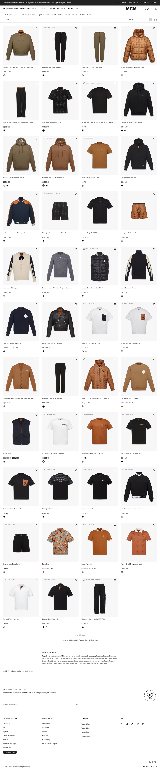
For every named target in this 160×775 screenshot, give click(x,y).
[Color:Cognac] (122, 75)
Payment (5, 732)
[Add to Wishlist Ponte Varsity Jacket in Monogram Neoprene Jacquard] (36, 194)
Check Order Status (9, 736)
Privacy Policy (86, 732)
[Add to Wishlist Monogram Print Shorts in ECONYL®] (75, 194)
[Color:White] (85, 351)
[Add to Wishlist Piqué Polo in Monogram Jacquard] (154, 525)
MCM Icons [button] (54, 9)
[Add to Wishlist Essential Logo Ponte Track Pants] (75, 28)
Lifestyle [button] (44, 9)
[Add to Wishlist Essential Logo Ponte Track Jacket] (154, 470)
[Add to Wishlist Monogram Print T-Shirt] (75, 470)
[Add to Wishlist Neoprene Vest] (36, 415)
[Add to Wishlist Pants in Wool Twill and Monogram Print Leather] (36, 83)
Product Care (7, 748)
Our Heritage (46, 724)
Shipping (5, 740)
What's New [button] (8, 9)
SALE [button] (78, 9)
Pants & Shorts (56, 15)
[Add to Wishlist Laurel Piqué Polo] (115, 525)
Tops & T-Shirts (43, 15)
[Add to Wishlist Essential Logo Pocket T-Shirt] (115, 139)
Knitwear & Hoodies (71, 15)
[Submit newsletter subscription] (77, 704)
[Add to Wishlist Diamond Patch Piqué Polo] (36, 580)
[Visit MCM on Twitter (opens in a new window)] (132, 723)
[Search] (145, 8)
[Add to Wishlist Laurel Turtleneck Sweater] (154, 249)
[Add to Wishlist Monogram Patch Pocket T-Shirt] (115, 304)
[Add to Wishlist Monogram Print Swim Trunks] (154, 194)
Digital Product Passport (49, 744)
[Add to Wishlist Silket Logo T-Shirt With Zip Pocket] (75, 415)
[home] (131, 10)
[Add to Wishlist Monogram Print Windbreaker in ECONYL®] (115, 359)
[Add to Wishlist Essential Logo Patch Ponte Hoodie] (154, 83)
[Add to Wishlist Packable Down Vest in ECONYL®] (115, 249)
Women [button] (23, 9)
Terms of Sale (86, 724)
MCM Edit (45, 728)
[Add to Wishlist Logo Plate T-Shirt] (115, 470)
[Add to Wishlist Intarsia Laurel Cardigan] (36, 249)
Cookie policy (86, 736)
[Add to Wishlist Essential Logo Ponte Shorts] (36, 525)
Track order (121, 3)
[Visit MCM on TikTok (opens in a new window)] (143, 723)
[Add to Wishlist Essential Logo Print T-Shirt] (115, 194)
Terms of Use (86, 728)
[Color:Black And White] (83, 351)
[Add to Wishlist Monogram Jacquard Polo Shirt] (75, 83)
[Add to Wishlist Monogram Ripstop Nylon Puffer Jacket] (154, 28)
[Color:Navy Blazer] (4, 241)
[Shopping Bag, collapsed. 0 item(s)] (156, 8)
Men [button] (29, 9)
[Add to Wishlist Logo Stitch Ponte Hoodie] (154, 139)
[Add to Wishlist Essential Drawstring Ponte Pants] (75, 359)
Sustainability (46, 740)
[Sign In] (148, 8)
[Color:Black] (43, 75)
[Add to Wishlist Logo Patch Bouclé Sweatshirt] (36, 304)
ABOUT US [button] (70, 9)
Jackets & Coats (85, 15)
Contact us (134, 3)
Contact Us (6, 724)
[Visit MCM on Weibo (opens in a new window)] (137, 723)
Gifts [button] (63, 9)
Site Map (45, 736)
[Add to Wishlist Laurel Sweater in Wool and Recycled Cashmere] (75, 249)
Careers (44, 732)
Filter (130, 20)
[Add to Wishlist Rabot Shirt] (75, 525)
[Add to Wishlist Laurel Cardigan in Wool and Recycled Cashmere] (36, 359)
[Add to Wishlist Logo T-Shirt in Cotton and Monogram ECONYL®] (115, 83)
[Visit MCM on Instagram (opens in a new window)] (127, 723)
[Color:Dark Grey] (43, 296)
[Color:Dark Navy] (4, 351)
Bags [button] (16, 9)
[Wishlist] (152, 8)
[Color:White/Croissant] (4, 296)
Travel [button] (35, 9)
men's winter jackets (85, 663)
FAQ (4, 728)
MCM (5, 671)
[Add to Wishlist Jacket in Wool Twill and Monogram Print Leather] (36, 28)
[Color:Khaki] (4, 75)
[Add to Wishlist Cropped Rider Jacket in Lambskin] (75, 304)
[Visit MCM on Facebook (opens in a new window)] (122, 723)
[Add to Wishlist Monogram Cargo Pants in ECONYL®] (115, 580)
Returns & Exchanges (9, 744)
